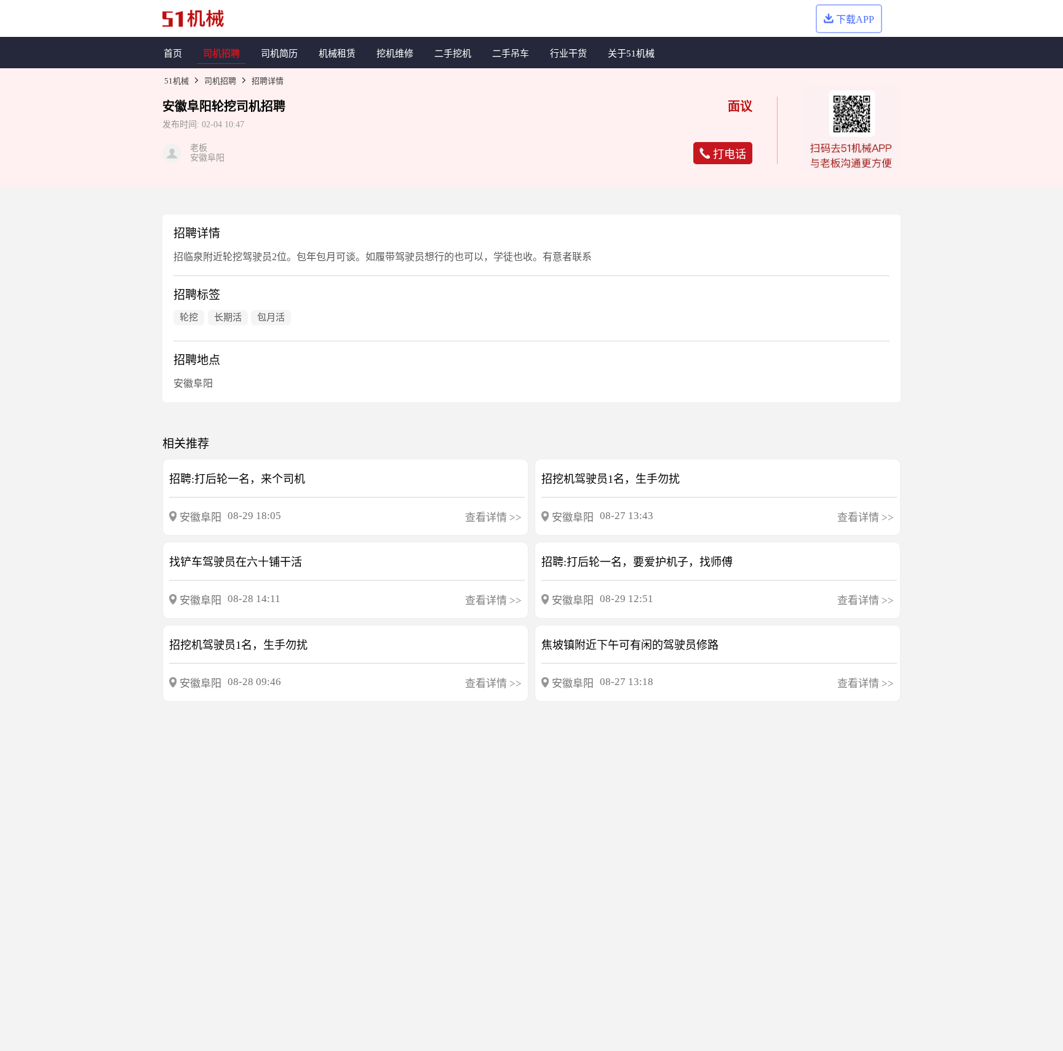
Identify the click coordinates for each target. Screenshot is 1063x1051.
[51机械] (193, 19)
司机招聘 (220, 80)
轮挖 (224, 106)
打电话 (729, 154)
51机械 (176, 80)
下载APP (855, 19)
